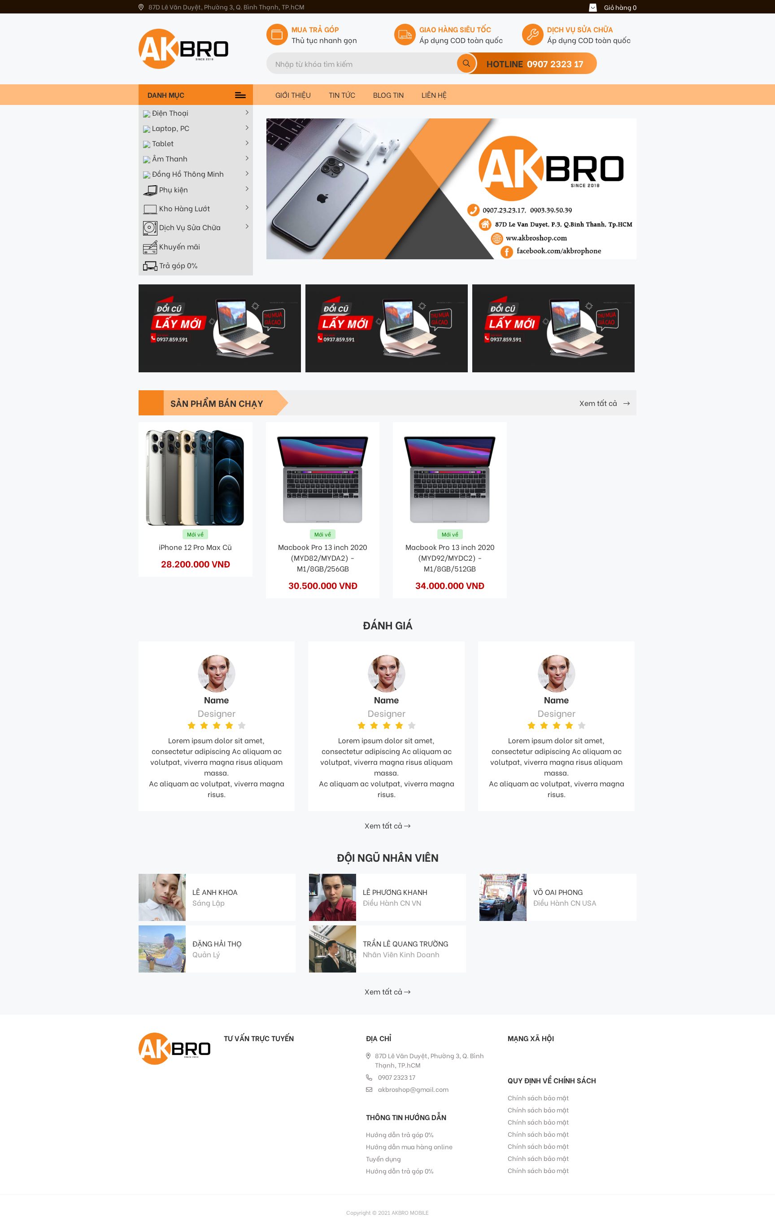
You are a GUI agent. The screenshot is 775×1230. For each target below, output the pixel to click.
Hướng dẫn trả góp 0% (400, 1134)
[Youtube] (529, 1053)
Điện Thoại (169, 112)
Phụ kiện (172, 189)
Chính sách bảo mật (538, 1097)
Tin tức (342, 94)
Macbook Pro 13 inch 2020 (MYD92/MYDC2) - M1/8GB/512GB (450, 557)
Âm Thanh (168, 158)
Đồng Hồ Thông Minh (187, 173)
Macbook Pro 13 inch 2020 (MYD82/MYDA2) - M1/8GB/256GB (322, 557)
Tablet (162, 143)
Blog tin (388, 94)
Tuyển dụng (383, 1158)
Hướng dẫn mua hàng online (409, 1146)
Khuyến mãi (178, 246)
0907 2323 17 (555, 63)
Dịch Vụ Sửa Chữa (189, 227)
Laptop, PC (169, 127)
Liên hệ (434, 94)
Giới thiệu (293, 94)
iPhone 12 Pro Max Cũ (195, 546)
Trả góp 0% (177, 265)
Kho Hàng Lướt (183, 208)
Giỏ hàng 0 (620, 7)
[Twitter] (511, 1053)
